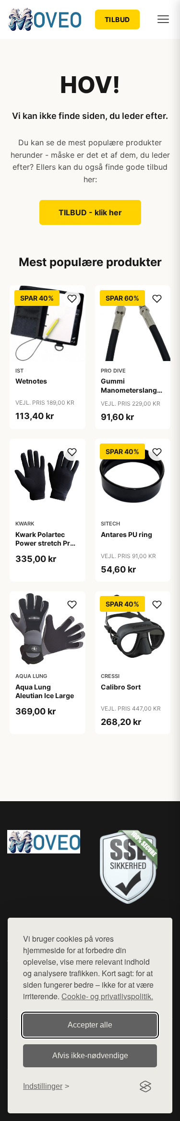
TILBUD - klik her (90, 212)
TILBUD (117, 19)
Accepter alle (90, 1025)
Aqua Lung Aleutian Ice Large (44, 691)
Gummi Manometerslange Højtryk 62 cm (131, 389)
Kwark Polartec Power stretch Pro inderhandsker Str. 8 (45, 547)
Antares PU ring (126, 534)
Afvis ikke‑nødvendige (90, 1055)
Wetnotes (31, 381)
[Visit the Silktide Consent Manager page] (145, 1086)
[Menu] (163, 19)
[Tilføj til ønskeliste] (72, 298)
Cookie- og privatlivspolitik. (107, 996)
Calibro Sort (121, 687)
